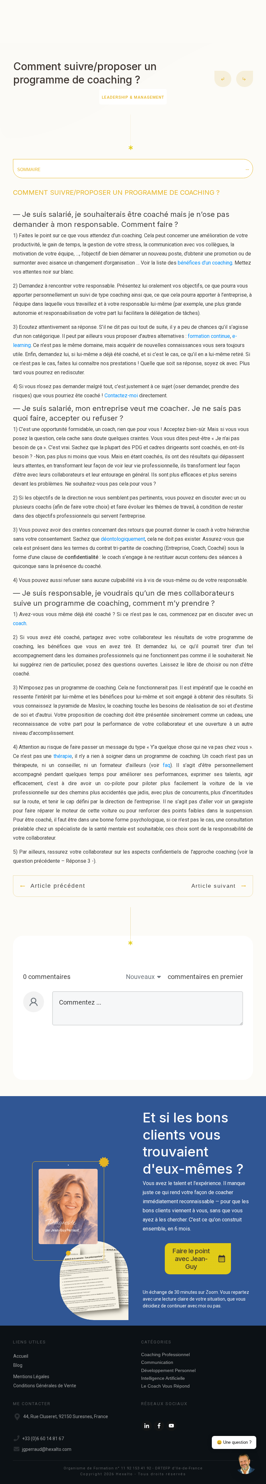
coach (19, 623)
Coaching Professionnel (165, 1354)
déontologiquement (123, 539)
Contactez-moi (121, 395)
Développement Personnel (168, 1370)
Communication (157, 1362)
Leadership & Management (133, 97)
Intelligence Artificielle (163, 1378)
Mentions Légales (31, 1376)
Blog (17, 1365)
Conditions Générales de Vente (44, 1385)
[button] (246, 1463)
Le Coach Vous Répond (165, 1386)
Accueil (20, 1356)
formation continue (209, 336)
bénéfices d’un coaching (205, 263)
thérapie (63, 756)
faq (166, 765)
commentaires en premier (205, 977)
